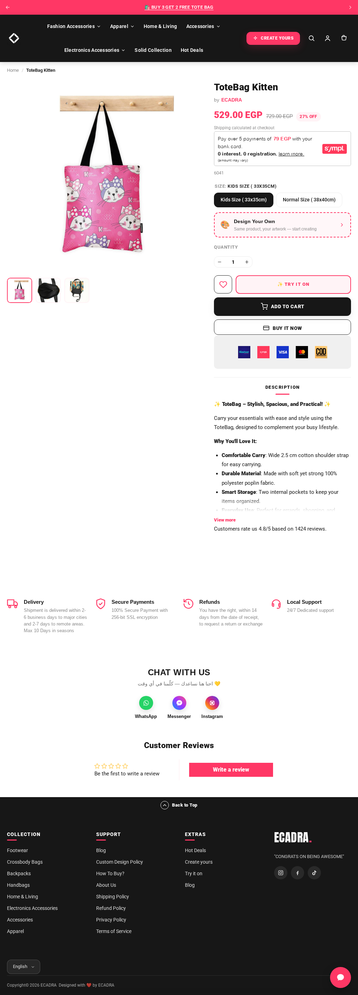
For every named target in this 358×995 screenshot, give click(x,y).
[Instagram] (280, 872)
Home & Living (160, 26)
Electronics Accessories (91, 50)
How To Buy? (110, 873)
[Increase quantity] (247, 262)
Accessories (200, 26)
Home (13, 70)
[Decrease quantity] (219, 262)
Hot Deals (192, 50)
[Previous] (7, 7)
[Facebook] (297, 872)
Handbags (18, 885)
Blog (101, 850)
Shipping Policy (112, 896)
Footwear (17, 850)
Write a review (231, 769)
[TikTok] (314, 872)
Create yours (199, 862)
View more (225, 520)
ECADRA (293, 837)
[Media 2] (48, 290)
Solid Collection (153, 50)
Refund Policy (111, 908)
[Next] (350, 7)
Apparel (119, 26)
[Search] (311, 38)
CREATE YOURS (277, 38)
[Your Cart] (343, 38)
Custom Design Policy (119, 862)
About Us (106, 885)
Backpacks (19, 873)
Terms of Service (113, 931)
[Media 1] (19, 290)
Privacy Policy (111, 920)
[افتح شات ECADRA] (340, 977)
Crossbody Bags (25, 862)
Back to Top (185, 805)
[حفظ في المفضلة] (223, 284)
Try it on (193, 873)
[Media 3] (77, 290)
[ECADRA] (14, 38)
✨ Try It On (293, 284)
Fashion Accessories (71, 26)
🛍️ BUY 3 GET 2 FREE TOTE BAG (179, 7)
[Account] (327, 38)
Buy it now (287, 328)
